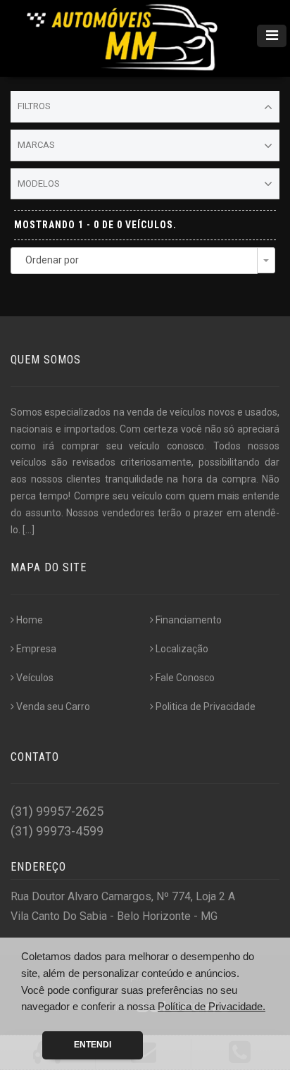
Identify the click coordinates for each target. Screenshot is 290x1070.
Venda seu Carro (53, 706)
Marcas (36, 144)
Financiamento (189, 620)
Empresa (36, 648)
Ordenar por (52, 260)
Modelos (39, 183)
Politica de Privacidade (206, 706)
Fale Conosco (185, 677)
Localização (182, 648)
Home (29, 620)
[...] (28, 529)
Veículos (34, 677)
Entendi (92, 1045)
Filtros (34, 106)
